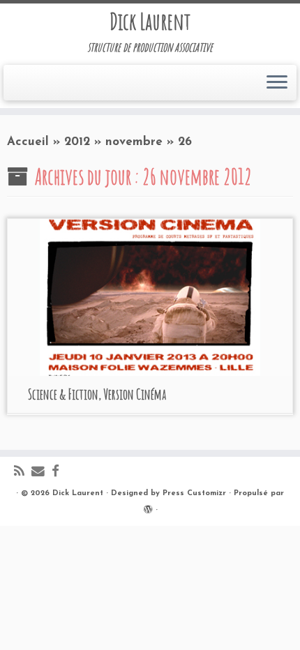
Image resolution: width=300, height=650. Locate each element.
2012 (77, 142)
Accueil (28, 142)
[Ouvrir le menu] (277, 83)
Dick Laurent (150, 21)
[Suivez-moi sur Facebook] (59, 472)
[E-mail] (41, 472)
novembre (134, 142)
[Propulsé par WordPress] (148, 508)
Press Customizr (194, 493)
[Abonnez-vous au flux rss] (22, 472)
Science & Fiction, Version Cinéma (97, 394)
